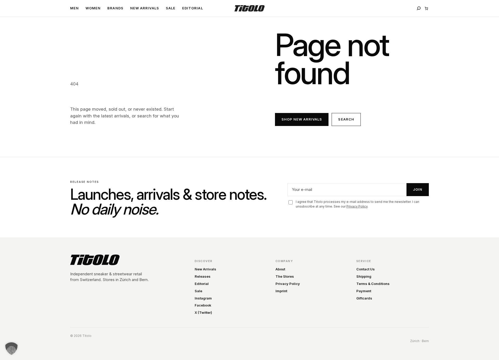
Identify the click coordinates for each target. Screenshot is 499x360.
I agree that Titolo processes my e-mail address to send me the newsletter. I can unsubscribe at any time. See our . (357, 204)
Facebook (203, 305)
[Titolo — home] (95, 260)
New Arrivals (205, 269)
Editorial (202, 284)
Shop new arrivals (301, 119)
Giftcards (364, 298)
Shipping (363, 276)
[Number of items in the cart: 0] (426, 8)
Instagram (203, 298)
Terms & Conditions (373, 284)
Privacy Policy (356, 206)
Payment (363, 291)
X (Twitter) (203, 312)
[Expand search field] (418, 8)
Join (417, 189)
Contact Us (365, 269)
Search (346, 119)
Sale (198, 291)
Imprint (281, 291)
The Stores (284, 276)
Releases (203, 276)
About (280, 269)
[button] (11, 348)
